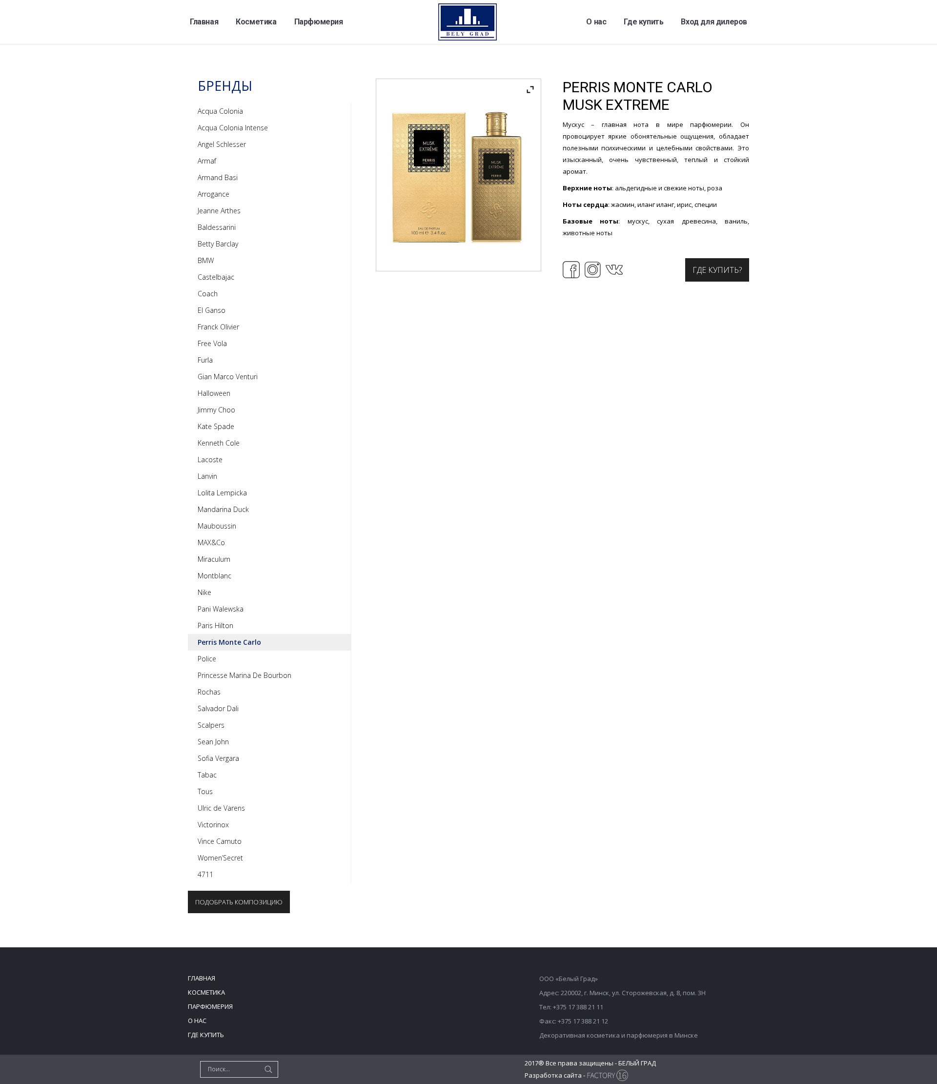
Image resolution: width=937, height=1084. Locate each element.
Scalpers (211, 725)
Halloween (214, 393)
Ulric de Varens (221, 808)
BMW (206, 260)
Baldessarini (217, 227)
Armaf (207, 160)
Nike (204, 592)
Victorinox (213, 824)
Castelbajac (216, 277)
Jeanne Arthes (219, 210)
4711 (205, 874)
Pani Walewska (221, 609)
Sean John (213, 741)
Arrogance (213, 194)
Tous (205, 791)
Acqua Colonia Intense (233, 127)
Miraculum (214, 559)
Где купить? (717, 270)
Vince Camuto (220, 841)
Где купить (206, 1034)
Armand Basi (218, 177)
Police (207, 658)
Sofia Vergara (218, 758)
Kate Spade (216, 426)
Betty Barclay (218, 243)
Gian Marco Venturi (228, 376)
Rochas (209, 691)
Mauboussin (217, 526)
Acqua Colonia (220, 111)
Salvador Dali (218, 708)
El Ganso (211, 310)
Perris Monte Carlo (229, 642)
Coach (208, 293)
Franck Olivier (218, 326)
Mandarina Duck (223, 509)
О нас (197, 1020)
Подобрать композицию (239, 902)
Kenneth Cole (219, 443)
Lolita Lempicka (222, 492)
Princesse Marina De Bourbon (244, 675)
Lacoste (210, 459)
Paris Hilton (215, 625)
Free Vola (212, 343)
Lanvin (207, 476)
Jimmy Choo (216, 409)
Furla (205, 360)
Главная (201, 978)
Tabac (207, 774)
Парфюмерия (210, 1006)
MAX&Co (211, 542)
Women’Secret (220, 857)
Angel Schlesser (222, 144)
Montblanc (214, 575)
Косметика (206, 992)
